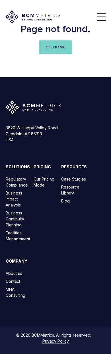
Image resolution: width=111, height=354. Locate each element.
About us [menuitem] (14, 273)
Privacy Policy (55, 341)
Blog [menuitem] (65, 201)
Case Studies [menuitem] (73, 179)
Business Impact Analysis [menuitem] (14, 199)
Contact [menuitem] (13, 281)
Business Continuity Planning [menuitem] (15, 218)
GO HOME (56, 47)
